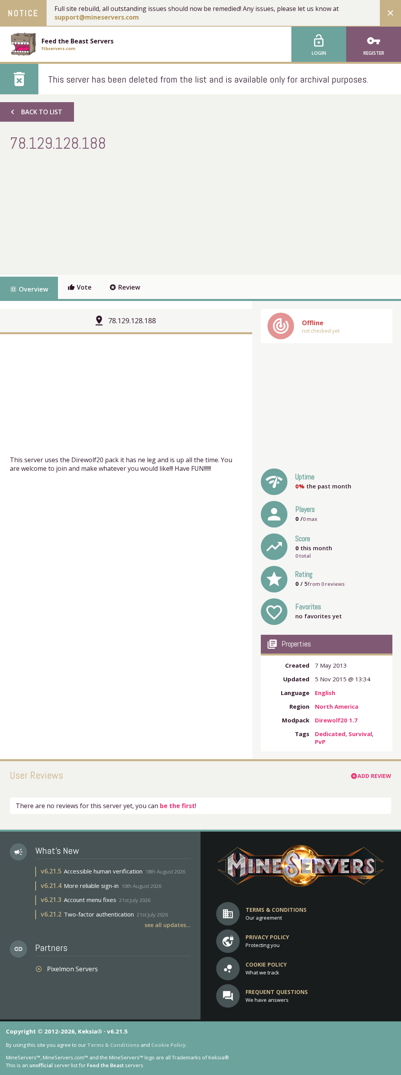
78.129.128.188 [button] (132, 320)
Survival (360, 734)
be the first (177, 805)
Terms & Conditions (113, 1044)
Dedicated (330, 734)
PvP (320, 741)
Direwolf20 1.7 (336, 720)
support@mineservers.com (96, 17)
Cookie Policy (168, 1044)
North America (336, 706)
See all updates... (168, 925)
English (325, 693)
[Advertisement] (152, 212)
